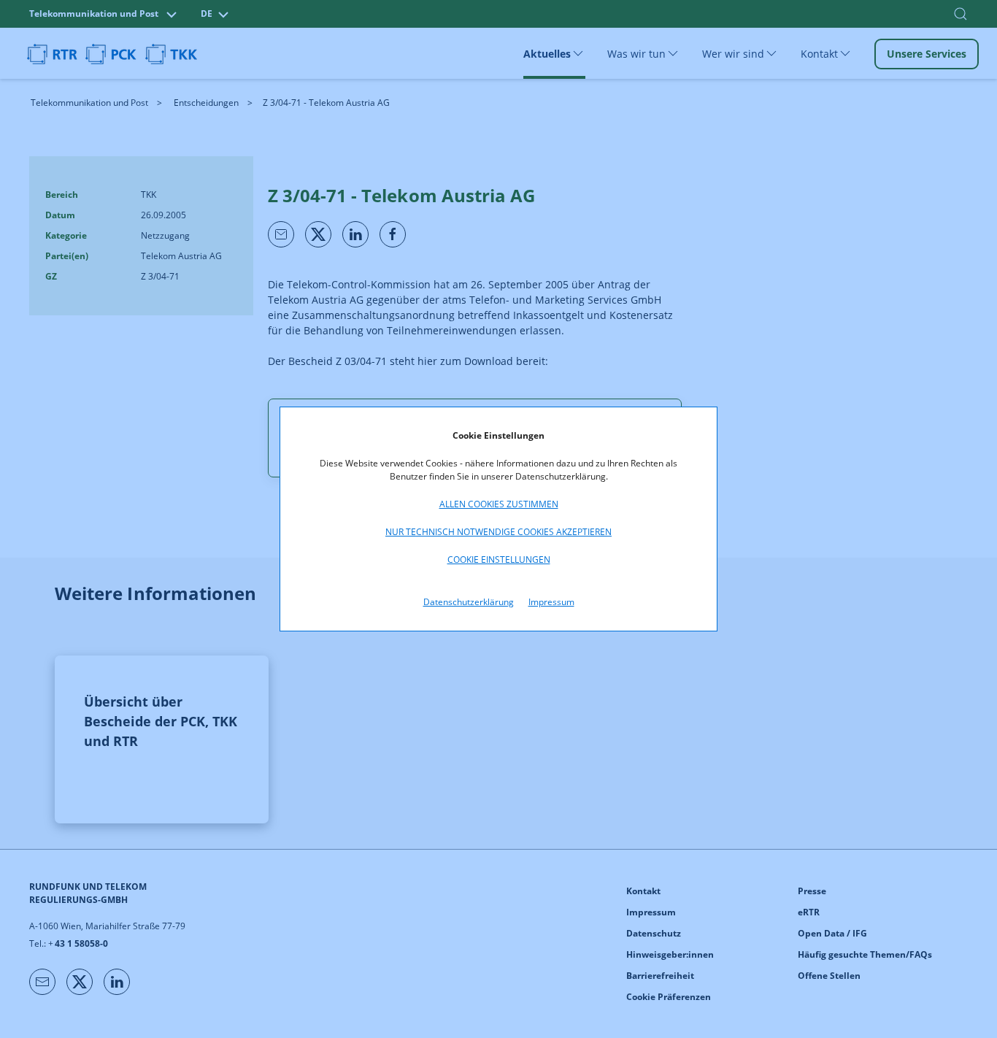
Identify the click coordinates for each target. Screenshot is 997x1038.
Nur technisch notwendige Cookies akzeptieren (498, 532)
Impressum (551, 602)
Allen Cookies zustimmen (498, 504)
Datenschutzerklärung (468, 602)
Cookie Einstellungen (498, 559)
